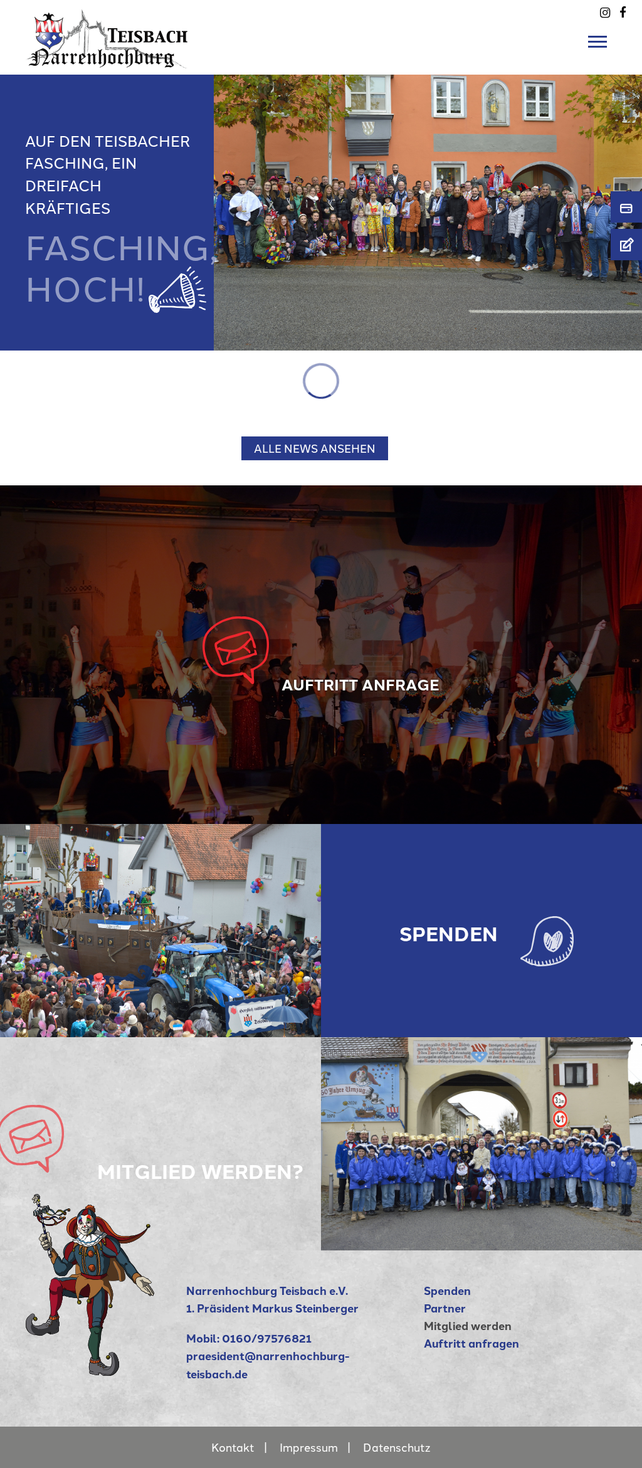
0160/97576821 (267, 1338)
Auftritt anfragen (471, 1343)
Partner (445, 1308)
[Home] (90, 1371)
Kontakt (233, 1447)
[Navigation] (600, 42)
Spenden (447, 1290)
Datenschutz (397, 1447)
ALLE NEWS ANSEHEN (315, 448)
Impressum (309, 1447)
